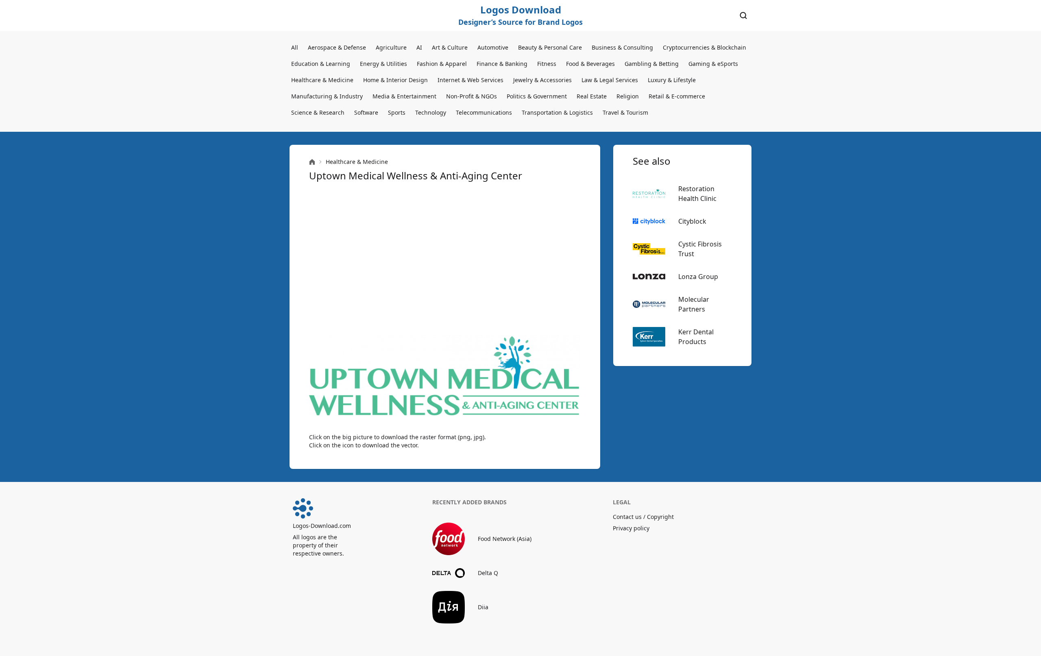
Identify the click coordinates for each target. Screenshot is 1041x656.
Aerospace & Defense (337, 47)
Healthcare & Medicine (322, 80)
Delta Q (488, 573)
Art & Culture (450, 47)
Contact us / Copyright (643, 517)
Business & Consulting (622, 47)
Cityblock (692, 221)
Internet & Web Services (470, 80)
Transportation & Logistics (557, 112)
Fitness (546, 64)
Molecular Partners (693, 304)
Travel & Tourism (625, 112)
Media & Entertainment (404, 96)
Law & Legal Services (609, 80)
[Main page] (312, 162)
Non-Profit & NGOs (471, 96)
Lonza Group (698, 276)
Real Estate (592, 96)
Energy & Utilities (383, 64)
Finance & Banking (502, 64)
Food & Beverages (590, 64)
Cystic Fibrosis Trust (700, 249)
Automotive (492, 47)
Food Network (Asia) (504, 539)
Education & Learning (320, 64)
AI (419, 47)
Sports (396, 112)
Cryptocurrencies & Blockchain (704, 47)
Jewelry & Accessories (542, 80)
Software (366, 112)
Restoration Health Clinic (697, 193)
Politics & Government (537, 96)
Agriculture (391, 47)
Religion (627, 96)
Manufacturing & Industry (327, 96)
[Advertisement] (445, 259)
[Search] (743, 15)
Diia (483, 607)
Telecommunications (484, 112)
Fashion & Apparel (442, 64)
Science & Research (317, 112)
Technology (430, 112)
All (294, 47)
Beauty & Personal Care (550, 47)
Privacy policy (631, 528)
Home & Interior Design (395, 80)
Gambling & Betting (652, 64)
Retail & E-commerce (677, 96)
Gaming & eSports (713, 64)
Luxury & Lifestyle (672, 80)
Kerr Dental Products (696, 336)
